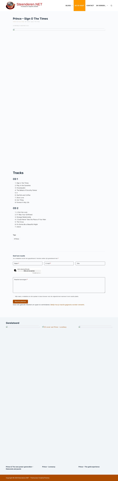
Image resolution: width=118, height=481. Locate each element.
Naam (16, 263)
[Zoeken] (111, 5)
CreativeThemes (44, 478)
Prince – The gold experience (89, 467)
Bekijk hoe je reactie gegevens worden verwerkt (67, 305)
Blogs (68, 5)
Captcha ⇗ (37, 272)
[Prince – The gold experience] (95, 395)
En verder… (101, 5)
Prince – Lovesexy (48, 467)
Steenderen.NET (29, 4)
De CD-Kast (79, 5)
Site (78, 263)
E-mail (48, 263)
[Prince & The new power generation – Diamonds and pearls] (22, 395)
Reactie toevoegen (21, 279)
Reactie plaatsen (20, 301)
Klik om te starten (29, 271)
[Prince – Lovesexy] (59, 395)
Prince (16, 239)
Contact (90, 5)
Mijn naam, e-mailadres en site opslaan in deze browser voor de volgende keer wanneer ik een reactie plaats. (47, 296)
